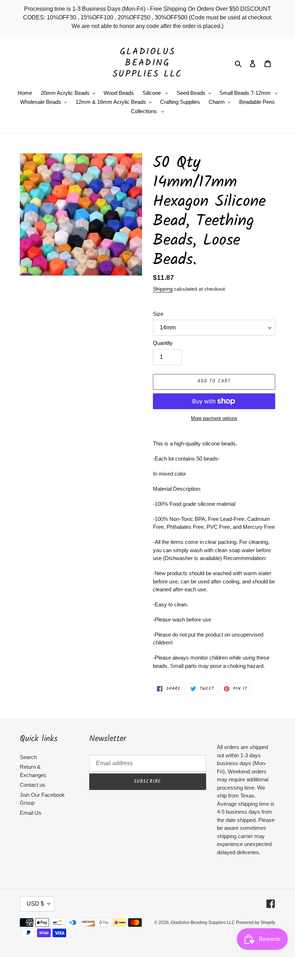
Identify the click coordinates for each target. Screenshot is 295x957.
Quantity (163, 343)
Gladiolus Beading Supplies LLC (147, 63)
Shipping (163, 289)
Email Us (30, 813)
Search (28, 757)
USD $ (35, 904)
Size (158, 314)
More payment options (214, 418)
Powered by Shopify (255, 922)
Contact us (32, 785)
